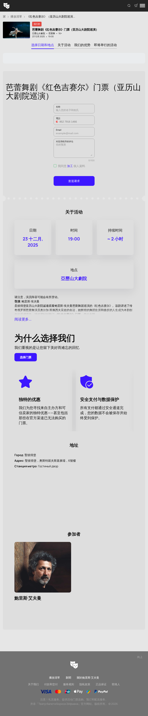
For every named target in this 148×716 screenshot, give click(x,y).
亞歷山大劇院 (38, 33)
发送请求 (74, 181)
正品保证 (101, 684)
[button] (57, 121)
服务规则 (68, 684)
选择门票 (25, 357)
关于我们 (33, 684)
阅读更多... (22, 319)
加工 (70, 166)
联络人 (116, 684)
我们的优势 (82, 45)
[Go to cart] (136, 5)
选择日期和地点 (42, 45)
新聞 (68, 677)
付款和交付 (51, 684)
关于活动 (64, 45)
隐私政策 (84, 684)
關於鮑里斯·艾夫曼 (88, 677)
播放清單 (54, 677)
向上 (140, 657)
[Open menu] (142, 6)
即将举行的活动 (105, 45)
